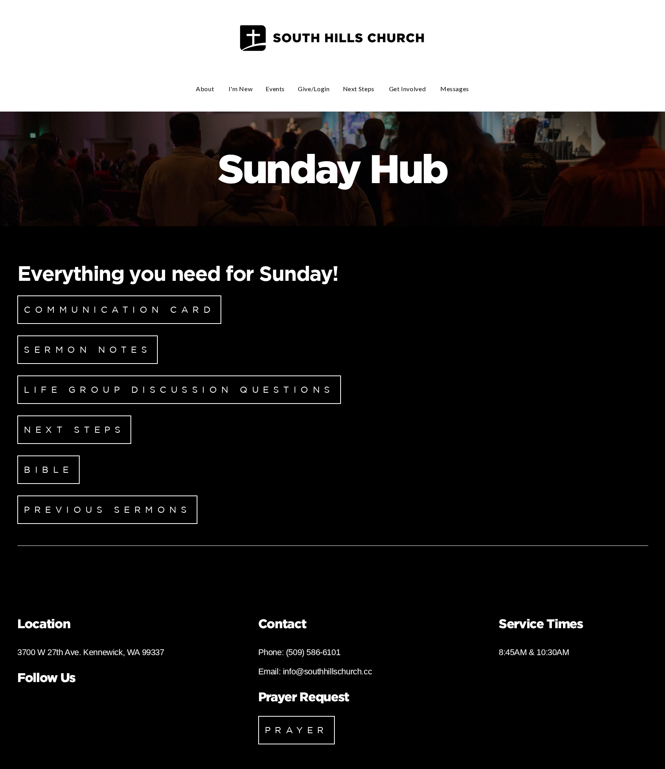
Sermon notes (87, 349)
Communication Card (119, 309)
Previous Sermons (107, 509)
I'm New (240, 88)
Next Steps (359, 88)
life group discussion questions (179, 389)
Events (275, 88)
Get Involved (408, 88)
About (206, 88)
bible (48, 469)
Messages (454, 88)
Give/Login (313, 88)
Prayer (296, 730)
